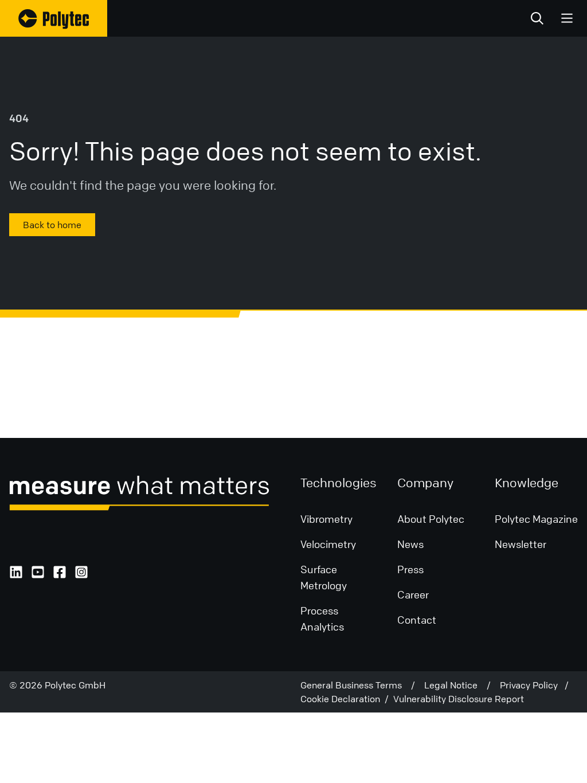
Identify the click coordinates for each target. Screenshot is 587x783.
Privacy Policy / (534, 685)
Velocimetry (328, 544)
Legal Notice (455, 685)
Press (410, 569)
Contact (416, 619)
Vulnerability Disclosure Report (458, 698)
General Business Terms (355, 685)
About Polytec (430, 518)
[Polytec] (53, 18)
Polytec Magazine (536, 518)
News (410, 544)
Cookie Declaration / (346, 698)
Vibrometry (326, 518)
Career (413, 594)
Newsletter (520, 544)
